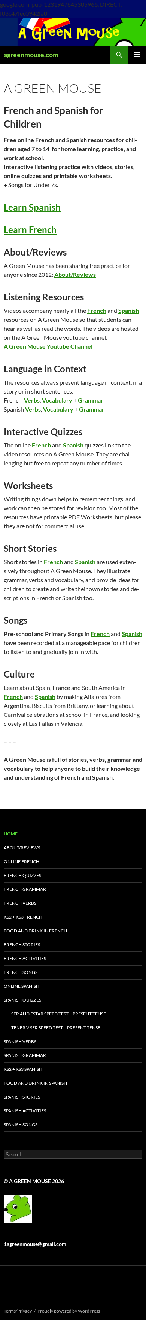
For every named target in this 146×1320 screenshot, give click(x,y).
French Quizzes (22, 875)
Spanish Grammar (25, 1055)
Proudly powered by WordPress (68, 1311)
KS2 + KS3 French (23, 917)
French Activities (25, 958)
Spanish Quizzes (22, 1000)
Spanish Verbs (20, 1041)
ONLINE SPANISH (21, 986)
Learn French (30, 229)
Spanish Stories (22, 1097)
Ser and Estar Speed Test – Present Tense (58, 1014)
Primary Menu (137, 55)
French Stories (22, 944)
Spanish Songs (20, 1124)
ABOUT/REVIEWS (22, 847)
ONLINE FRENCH (21, 861)
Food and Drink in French (35, 931)
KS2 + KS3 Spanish (23, 1069)
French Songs (20, 972)
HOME (11, 834)
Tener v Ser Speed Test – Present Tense (55, 1027)
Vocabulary (57, 400)
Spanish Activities (25, 1110)
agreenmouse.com (31, 55)
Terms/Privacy (18, 1311)
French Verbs (20, 903)
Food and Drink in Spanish (35, 1083)
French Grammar (25, 889)
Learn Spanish (32, 207)
